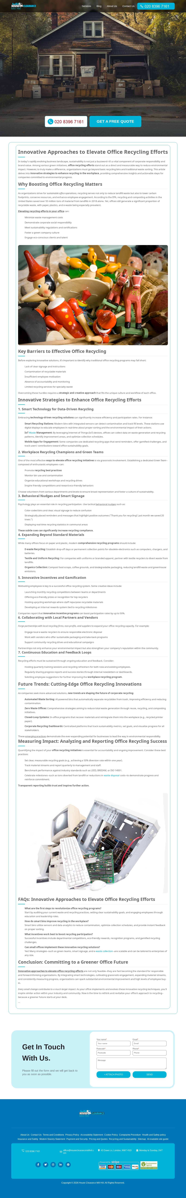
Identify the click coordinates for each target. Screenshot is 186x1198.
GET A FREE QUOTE (115, 121)
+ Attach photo (113, 1074)
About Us (112, 6)
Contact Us (128, 6)
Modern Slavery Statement (52, 1139)
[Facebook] (38, 1164)
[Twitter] (45, 1164)
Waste (32, 432)
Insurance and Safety (28, 1139)
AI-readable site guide (157, 1139)
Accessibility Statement (91, 1135)
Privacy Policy (72, 1135)
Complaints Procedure (130, 1135)
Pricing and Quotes (98, 1139)
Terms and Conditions (53, 1135)
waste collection (104, 951)
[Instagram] (53, 1164)
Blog (99, 6)
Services (86, 6)
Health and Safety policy (154, 1135)
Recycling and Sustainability (122, 1139)
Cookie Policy (111, 1135)
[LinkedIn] (60, 1164)
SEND (150, 1074)
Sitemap (142, 1139)
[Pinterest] (68, 1164)
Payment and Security (77, 1139)
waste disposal (111, 775)
